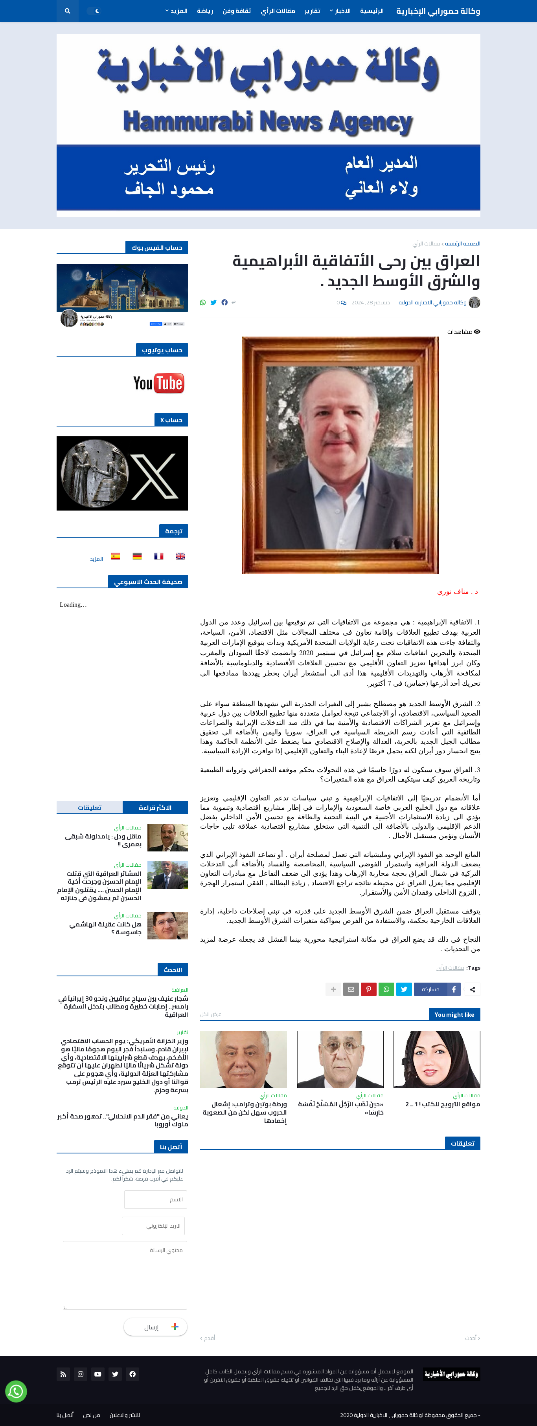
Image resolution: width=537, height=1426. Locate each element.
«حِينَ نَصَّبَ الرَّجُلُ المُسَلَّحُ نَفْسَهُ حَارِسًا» (341, 1108)
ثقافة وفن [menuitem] (237, 10)
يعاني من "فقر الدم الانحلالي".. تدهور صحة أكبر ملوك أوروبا (122, 1120)
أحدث (470, 1338)
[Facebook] (224, 302)
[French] (156, 559)
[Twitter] (213, 302)
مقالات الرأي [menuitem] (278, 10)
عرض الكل (210, 1014)
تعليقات (89, 807)
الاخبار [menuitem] (343, 10)
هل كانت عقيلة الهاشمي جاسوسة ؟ (105, 928)
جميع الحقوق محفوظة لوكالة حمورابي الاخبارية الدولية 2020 (408, 1415)
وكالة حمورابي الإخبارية (438, 11)
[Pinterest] (369, 989)
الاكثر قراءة (155, 807)
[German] (135, 559)
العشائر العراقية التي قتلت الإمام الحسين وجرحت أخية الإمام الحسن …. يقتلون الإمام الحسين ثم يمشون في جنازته (99, 886)
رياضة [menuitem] (205, 10)
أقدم (209, 1338)
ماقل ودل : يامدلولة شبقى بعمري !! (103, 840)
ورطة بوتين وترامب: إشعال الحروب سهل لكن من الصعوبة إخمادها (244, 1112)
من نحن (91, 1415)
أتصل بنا (65, 1415)
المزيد (96, 559)
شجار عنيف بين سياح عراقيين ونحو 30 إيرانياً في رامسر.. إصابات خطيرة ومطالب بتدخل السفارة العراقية (123, 1006)
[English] (178, 559)
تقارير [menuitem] (312, 10)
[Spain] (113, 559)
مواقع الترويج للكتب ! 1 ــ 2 (442, 1104)
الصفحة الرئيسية (462, 243)
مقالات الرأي (426, 243)
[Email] (351, 989)
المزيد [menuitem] (179, 10)
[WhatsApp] (203, 302)
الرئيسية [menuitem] (372, 10)
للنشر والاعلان (125, 1415)
